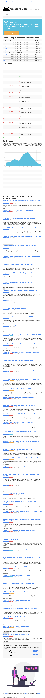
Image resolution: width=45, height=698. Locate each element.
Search (25, 1)
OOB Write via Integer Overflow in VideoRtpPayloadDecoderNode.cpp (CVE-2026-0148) (21, 520)
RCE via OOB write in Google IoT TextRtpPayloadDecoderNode (19, 422)
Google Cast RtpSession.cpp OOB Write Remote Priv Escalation (19, 413)
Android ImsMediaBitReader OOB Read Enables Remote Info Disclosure (22, 457)
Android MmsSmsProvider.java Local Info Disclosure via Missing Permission (19, 246)
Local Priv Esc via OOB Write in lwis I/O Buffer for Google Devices (20, 608)
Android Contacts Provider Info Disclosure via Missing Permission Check (22, 334)
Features (20, 1)
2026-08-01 (5, 52)
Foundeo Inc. (6, 693)
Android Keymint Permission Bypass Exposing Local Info (17, 549)
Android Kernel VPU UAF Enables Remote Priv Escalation (18, 210)
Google (8, 16)
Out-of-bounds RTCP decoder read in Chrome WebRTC (17, 388)
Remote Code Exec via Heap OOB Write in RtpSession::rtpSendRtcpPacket (22, 511)
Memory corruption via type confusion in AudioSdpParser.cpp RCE (20, 405)
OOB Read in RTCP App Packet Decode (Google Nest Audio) (18, 583)
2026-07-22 (5, 56)
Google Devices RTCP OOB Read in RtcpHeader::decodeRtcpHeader (21, 441)
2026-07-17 (5, 58)
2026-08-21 (5, 42)
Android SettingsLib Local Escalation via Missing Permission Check (20, 290)
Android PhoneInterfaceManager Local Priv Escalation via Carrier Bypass (22, 236)
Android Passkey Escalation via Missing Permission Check (18, 360)
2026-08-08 (5, 48)
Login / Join (38, 1)
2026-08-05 (5, 50)
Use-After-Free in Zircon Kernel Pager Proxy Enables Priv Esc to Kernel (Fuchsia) (21, 201)
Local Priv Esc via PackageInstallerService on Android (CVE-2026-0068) (22, 325)
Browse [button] (13, 1)
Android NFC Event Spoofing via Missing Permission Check (18, 282)
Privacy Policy (26, 693)
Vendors (5, 16)
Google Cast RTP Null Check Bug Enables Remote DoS (17, 449)
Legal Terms (39, 693)
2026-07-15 (5, 60)
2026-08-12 (5, 46)
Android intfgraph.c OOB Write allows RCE (14, 493)
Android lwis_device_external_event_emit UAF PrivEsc (17, 567)
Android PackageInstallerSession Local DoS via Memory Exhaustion (21, 299)
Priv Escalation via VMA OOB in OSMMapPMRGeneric (16, 484)
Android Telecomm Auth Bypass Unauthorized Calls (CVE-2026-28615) (21, 256)
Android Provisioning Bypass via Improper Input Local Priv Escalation (21, 352)
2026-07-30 (5, 54)
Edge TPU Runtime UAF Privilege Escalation (14, 617)
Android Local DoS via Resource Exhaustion (14, 308)
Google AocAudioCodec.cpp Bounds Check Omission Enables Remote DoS (21, 558)
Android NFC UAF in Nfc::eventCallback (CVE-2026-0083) (18, 264)
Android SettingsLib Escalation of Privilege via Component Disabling (21, 344)
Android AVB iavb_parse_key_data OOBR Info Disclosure (17, 575)
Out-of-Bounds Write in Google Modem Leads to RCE (17, 600)
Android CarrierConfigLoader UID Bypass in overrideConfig (18, 370)
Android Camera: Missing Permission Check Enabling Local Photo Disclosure (20, 432)
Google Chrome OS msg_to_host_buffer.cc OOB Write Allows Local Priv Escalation (21, 475)
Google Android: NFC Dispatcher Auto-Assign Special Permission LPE (21, 273)
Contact (30, 1)
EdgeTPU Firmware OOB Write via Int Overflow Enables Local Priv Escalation (20, 502)
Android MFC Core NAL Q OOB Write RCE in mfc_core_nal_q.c (19, 530)
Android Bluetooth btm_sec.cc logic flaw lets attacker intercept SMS (21, 379)
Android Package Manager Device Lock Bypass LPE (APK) (18, 316)
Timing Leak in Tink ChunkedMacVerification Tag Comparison (19, 218)
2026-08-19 (5, 44)
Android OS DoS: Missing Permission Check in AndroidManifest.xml (20, 228)
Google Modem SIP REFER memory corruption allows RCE (18, 466)
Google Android (18, 654)
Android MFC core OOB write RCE (11, 539)
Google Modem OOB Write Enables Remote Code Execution (19, 397)
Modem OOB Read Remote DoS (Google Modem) (16, 626)
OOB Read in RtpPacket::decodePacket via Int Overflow (17, 592)
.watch (7, 1)
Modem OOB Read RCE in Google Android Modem (16, 634)
